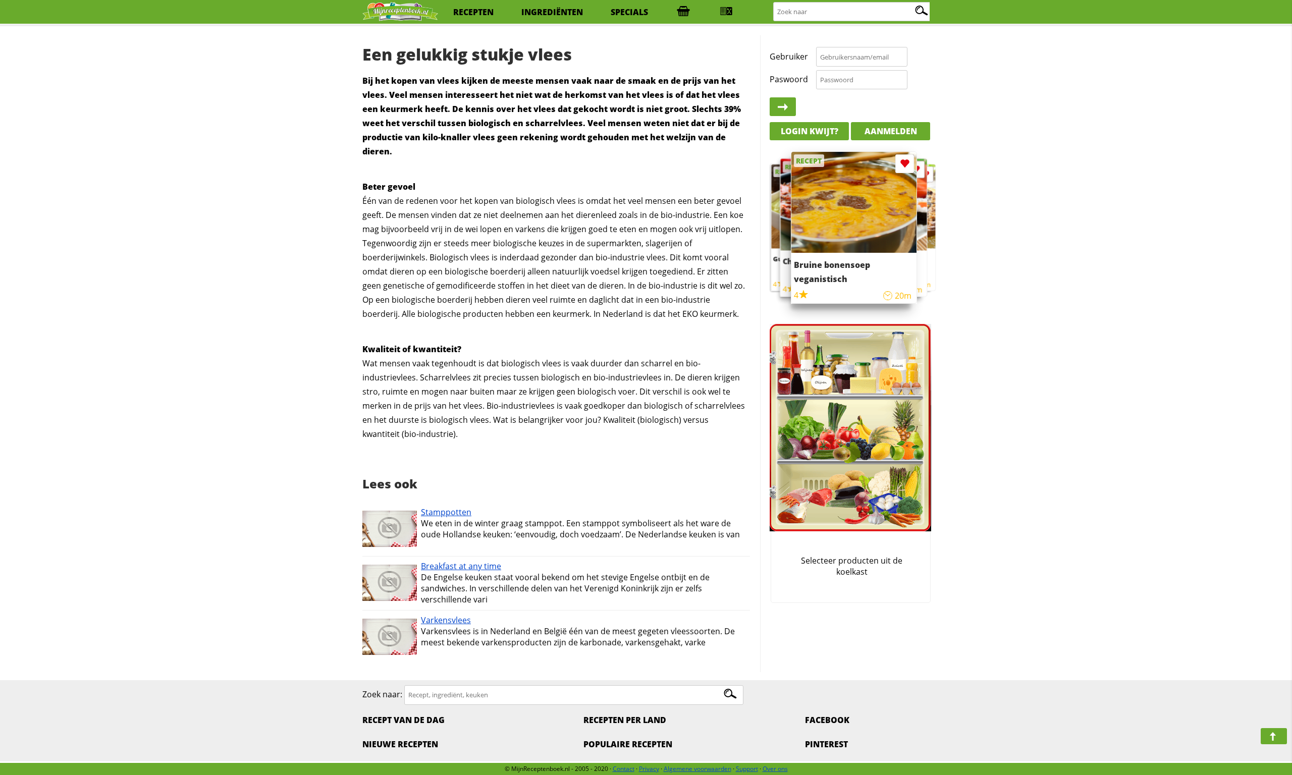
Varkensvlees (446, 620)
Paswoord (789, 79)
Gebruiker (789, 56)
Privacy (649, 768)
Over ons (775, 768)
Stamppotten (446, 512)
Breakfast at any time (461, 566)
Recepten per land (624, 720)
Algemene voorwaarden (697, 768)
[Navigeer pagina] (1274, 736)
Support (747, 768)
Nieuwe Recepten (400, 744)
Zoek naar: (382, 694)
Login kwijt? (809, 131)
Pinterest (826, 744)
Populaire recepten (627, 744)
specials (629, 12)
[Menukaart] (726, 12)
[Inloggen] (783, 107)
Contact (623, 768)
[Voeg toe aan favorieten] (925, 174)
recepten (473, 12)
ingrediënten (552, 12)
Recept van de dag (403, 720)
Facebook (827, 720)
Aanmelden (891, 131)
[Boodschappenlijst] (683, 12)
